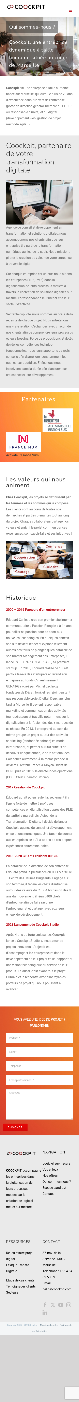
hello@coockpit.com (57, 1289)
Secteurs (12, 1292)
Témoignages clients (21, 1286)
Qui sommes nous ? (57, 1182)
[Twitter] (52, 1304)
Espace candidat (54, 1188)
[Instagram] (68, 1304)
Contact (48, 1194)
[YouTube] (60, 1304)
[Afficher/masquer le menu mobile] (71, 10)
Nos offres (50, 1175)
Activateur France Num (22, 455)
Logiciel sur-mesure (56, 1163)
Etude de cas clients (20, 1280)
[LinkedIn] (45, 1312)
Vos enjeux (50, 1169)
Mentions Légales (49, 1325)
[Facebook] (45, 1304)
